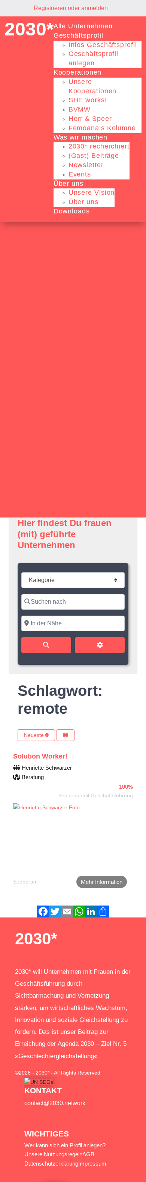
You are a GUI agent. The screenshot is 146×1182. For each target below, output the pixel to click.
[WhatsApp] (79, 911)
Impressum (92, 1163)
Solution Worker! (40, 756)
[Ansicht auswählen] (65, 735)
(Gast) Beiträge (94, 155)
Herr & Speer (90, 118)
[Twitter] (55, 911)
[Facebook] (43, 911)
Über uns (68, 183)
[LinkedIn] (91, 911)
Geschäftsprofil (79, 35)
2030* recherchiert (99, 146)
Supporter (25, 881)
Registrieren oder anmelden (71, 8)
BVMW (80, 109)
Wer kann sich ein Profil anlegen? (65, 1145)
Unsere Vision (92, 192)
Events (80, 174)
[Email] (67, 911)
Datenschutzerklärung (51, 1163)
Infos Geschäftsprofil (103, 45)
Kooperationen (78, 72)
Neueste (34, 735)
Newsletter (86, 165)
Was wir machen (81, 137)
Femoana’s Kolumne (102, 128)
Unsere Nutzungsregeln (53, 1154)
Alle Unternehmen (83, 26)
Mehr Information (101, 882)
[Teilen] (103, 911)
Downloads (72, 211)
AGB (88, 1154)
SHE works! (88, 100)
